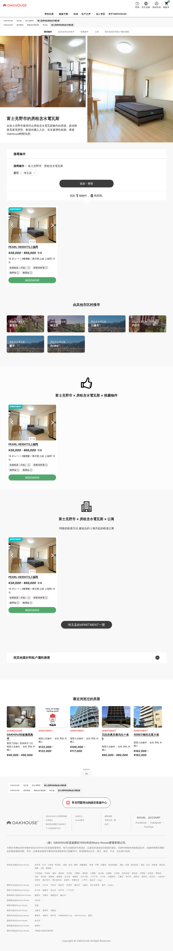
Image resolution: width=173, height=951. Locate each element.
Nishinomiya (80, 915)
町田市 (152, 876)
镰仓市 (63, 895)
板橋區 (51, 876)
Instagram (155, 822)
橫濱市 (37, 895)
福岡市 (37, 925)
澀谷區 (134, 873)
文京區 (69, 873)
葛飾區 (75, 876)
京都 (36, 905)
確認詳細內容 (32, 280)
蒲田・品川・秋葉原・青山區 (153, 865)
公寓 (97, 31)
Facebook (141, 822)
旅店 (106, 824)
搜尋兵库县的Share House (18, 915)
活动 (75, 14)
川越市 (98, 323)
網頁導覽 (108, 816)
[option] (32, 225)
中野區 (142, 873)
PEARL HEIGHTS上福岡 (23, 247)
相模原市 (54, 895)
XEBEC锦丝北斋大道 (146, 734)
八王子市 (94, 876)
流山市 (53, 890)
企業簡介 (49, 820)
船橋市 (45, 890)
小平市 (84, 880)
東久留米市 (57, 880)
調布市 (144, 876)
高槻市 (53, 910)
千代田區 (38, 873)
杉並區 (150, 873)
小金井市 (161, 876)
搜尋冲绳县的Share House (18, 931)
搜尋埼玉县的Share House (18, 885)
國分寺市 (46, 880)
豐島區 (158, 873)
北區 (36, 876)
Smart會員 (79, 820)
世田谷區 (125, 873)
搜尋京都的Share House (17, 905)
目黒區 (109, 873)
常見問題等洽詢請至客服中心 (89, 802)
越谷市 (77, 885)
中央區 (47, 873)
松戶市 (61, 890)
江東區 (93, 873)
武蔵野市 (111, 876)
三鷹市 (120, 876)
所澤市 (69, 885)
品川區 (101, 873)
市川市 (37, 890)
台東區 (77, 873)
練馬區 (59, 876)
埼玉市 (58, 323)
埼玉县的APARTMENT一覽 (86, 625)
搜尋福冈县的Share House (18, 925)
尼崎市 (45, 915)
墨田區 (85, 873)
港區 (54, 873)
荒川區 (43, 876)
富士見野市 (95, 885)
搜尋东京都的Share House (18, 865)
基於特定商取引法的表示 (56, 824)
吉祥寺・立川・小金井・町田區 (48, 865)
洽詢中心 (79, 816)
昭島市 (136, 876)
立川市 (103, 876)
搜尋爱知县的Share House (18, 900)
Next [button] (52, 225)
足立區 (67, 876)
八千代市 (70, 890)
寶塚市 (37, 915)
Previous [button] (12, 225)
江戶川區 (84, 876)
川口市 (45, 885)
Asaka (58, 344)
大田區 (117, 873)
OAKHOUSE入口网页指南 (56, 816)
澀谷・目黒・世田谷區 (129, 865)
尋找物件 (48, 31)
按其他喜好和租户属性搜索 (117, 31)
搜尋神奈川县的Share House (19, 895)
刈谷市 (37, 900)
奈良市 (37, 920)
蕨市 (17, 344)
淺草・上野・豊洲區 (43, 868)
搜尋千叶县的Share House (18, 890)
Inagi (100, 880)
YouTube (148, 826)
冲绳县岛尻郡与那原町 (44, 931)
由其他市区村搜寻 (66, 31)
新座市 (17, 323)
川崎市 (45, 895)
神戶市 (53, 915)
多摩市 (67, 880)
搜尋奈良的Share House (17, 920)
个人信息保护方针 (53, 828)
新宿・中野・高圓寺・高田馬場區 (103, 865)
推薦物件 (84, 31)
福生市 (92, 880)
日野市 (37, 880)
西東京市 (75, 880)
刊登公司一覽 (110, 820)
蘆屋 (90, 915)
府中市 (128, 876)
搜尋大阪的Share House (17, 910)
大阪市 (37, 910)
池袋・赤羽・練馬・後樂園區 (75, 865)
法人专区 (100, 14)
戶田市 (139, 323)
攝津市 (45, 910)
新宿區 (61, 873)
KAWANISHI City (65, 915)
